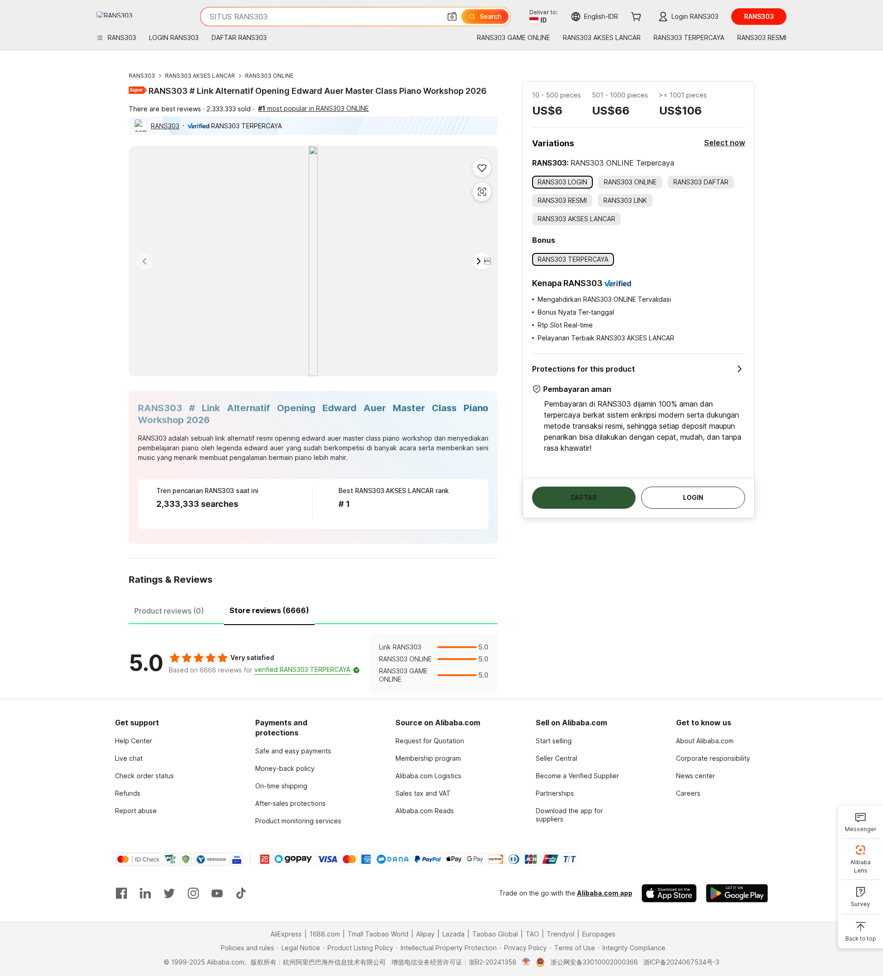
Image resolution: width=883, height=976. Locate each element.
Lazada (453, 934)
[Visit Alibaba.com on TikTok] (241, 893)
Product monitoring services (298, 821)
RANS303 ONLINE (269, 75)
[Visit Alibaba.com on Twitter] (169, 893)
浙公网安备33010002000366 (594, 962)
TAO (532, 934)
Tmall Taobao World (378, 934)
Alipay (425, 934)
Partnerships (555, 793)
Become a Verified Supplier (577, 776)
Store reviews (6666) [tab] (269, 610)
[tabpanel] (313, 663)
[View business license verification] (526, 962)
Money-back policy (285, 768)
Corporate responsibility (713, 758)
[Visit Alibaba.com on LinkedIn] (145, 893)
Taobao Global (495, 934)
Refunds (127, 793)
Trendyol (560, 934)
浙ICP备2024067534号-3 (681, 962)
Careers (688, 793)
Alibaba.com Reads (425, 811)
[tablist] (313, 609)
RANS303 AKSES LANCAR (200, 75)
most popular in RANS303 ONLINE (313, 108)
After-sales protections (290, 803)
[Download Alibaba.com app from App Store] (669, 893)
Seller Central (556, 758)
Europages (598, 934)
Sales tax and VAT (423, 793)
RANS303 (142, 75)
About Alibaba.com (705, 741)
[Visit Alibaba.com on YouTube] (217, 893)
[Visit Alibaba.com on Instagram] (193, 893)
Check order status (144, 776)
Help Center (133, 741)
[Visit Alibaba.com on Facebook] (121, 893)
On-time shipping (281, 786)
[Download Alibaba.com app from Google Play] (737, 893)
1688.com (325, 934)
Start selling (554, 741)
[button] (452, 16)
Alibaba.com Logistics (428, 776)
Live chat (129, 758)
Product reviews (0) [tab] (169, 610)
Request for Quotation (430, 741)
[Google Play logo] (114, 14)
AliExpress (286, 934)
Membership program (428, 758)
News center (695, 776)
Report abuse (136, 811)
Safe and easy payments (293, 751)
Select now (724, 142)
